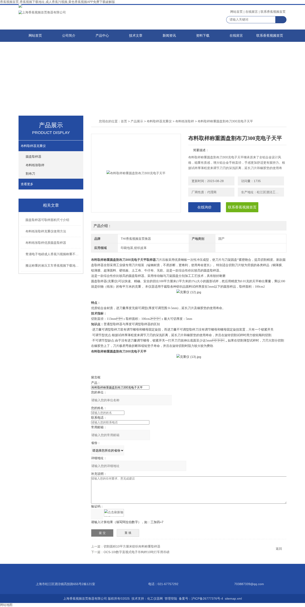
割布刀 (30, 173)
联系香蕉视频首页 (273, 11)
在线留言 (251, 11)
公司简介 (68, 35)
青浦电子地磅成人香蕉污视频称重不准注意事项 (53, 254)
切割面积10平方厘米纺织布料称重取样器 (132, 546)
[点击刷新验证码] (114, 513)
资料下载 (202, 35)
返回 (279, 548)
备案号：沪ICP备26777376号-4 (201, 598)
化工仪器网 (155, 598)
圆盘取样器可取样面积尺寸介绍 (47, 220)
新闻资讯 (169, 35)
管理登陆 (171, 598)
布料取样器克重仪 (33, 146)
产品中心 (102, 35)
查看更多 (27, 184)
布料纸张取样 (35, 165)
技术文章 (135, 35)
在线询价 (204, 207)
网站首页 (236, 11)
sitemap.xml (233, 598)
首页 (124, 121)
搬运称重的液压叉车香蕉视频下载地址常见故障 (53, 265)
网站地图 (6, 605)
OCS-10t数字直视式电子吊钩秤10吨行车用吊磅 (136, 552)
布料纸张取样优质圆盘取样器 (45, 242)
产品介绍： (102, 226)
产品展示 (137, 121)
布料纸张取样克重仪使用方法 (45, 231)
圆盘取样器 (33, 156)
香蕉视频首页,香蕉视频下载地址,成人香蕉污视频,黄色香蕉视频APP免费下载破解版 (57, 2)
